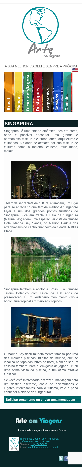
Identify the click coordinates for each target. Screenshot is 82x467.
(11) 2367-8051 (39, 444)
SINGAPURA (19, 123)
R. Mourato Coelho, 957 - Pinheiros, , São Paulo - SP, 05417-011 (39, 440)
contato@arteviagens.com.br (43, 447)
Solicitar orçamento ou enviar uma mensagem (40, 399)
